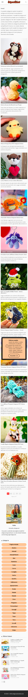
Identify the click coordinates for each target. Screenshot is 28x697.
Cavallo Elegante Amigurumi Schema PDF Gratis (12, 444)
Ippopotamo (14, 585)
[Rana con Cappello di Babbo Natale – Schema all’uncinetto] (14, 277)
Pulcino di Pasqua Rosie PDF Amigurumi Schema (12, 143)
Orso (14, 599)
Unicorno (14, 626)
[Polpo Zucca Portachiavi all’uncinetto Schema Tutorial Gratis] (14, 466)
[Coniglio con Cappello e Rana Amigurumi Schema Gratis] (5, 641)
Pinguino (14, 602)
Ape (14, 558)
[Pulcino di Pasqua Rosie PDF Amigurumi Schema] (14, 129)
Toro (14, 620)
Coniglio (14, 572)
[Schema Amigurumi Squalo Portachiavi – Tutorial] (14, 315)
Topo (14, 616)
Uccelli (14, 623)
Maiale (14, 592)
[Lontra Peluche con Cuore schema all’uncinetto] (14, 166)
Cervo (14, 568)
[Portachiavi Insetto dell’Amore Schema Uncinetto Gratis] (14, 240)
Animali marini (14, 555)
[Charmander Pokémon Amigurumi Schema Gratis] (14, 203)
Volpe (14, 630)
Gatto (14, 575)
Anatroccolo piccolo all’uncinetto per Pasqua (11, 105)
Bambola (14, 561)
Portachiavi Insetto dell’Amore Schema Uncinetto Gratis (14, 254)
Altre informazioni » (17, 352)
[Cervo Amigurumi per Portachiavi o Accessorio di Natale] (5, 669)
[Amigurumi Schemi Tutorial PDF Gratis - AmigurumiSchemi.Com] (14, 2)
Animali (4, 63)
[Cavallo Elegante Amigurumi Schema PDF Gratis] (14, 429)
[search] (25, 2)
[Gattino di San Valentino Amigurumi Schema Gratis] (5, 676)
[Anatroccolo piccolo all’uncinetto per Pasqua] (14, 90)
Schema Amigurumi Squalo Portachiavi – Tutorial (12, 330)
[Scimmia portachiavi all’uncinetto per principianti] (14, 51)
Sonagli (14, 609)
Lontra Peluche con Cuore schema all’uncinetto (11, 180)
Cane (14, 565)
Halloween (9, 478)
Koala (14, 589)
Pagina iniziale (14, 544)
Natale (14, 596)
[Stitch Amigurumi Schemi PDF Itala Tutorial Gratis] (5, 648)
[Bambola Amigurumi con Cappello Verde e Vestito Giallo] (5, 662)
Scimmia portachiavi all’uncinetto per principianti (12, 66)
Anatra (14, 548)
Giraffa (14, 579)
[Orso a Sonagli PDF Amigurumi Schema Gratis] (5, 655)
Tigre (14, 613)
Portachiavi (10, 63)
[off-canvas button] (2, 2)
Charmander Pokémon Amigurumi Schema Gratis (12, 217)
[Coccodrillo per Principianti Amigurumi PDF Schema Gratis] (14, 389)
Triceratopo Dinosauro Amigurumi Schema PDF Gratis (13, 367)
